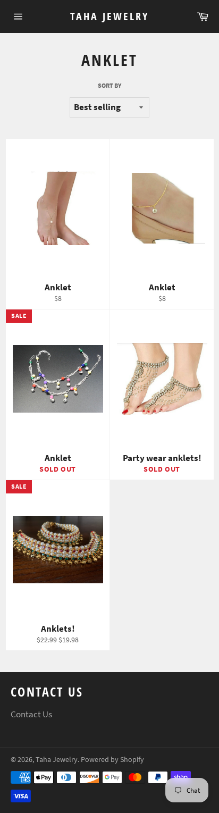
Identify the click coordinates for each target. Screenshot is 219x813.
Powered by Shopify (112, 759)
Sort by (109, 85)
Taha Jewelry (109, 16)
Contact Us (31, 714)
